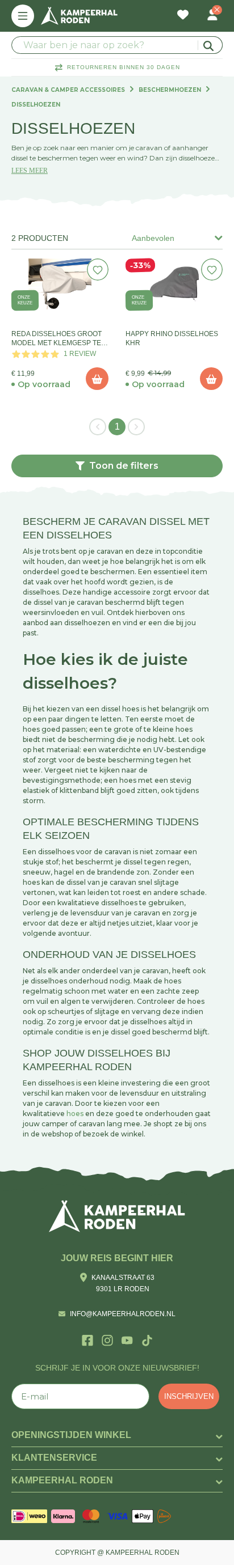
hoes (74, 1113)
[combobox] (117, 45)
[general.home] (117, 1216)
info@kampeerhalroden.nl (123, 1314)
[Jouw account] (212, 16)
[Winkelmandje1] (197, 9)
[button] (117, 466)
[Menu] (22, 16)
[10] (97, 378)
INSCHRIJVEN (189, 1396)
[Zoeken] (210, 45)
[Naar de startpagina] (79, 16)
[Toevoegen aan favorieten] (98, 269)
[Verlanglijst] (183, 16)
